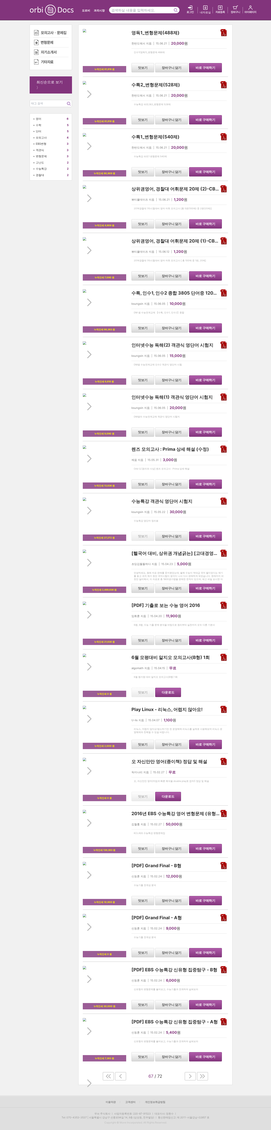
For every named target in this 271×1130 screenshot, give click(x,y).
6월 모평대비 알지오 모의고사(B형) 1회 (170, 657)
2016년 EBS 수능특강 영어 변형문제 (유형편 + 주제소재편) (190, 813)
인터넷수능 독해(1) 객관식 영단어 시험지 (172, 397)
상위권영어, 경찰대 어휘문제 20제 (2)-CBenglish (181, 189)
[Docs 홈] (63, 10)
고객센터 (130, 1102)
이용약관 (111, 1102)
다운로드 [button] (168, 692)
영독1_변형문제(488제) (155, 32)
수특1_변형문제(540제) (155, 136)
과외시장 (99, 10)
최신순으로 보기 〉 (49, 85)
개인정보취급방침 (155, 1102)
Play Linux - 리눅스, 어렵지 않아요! (167, 709)
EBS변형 (41, 143)
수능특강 (41, 168)
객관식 (40, 150)
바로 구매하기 (205, 68)
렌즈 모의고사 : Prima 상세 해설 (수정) (170, 449)
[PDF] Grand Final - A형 (156, 917)
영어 (38, 118)
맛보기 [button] (143, 68)
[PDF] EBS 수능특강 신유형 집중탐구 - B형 (174, 969)
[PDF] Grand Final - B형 (156, 865)
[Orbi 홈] (39, 10)
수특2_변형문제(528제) (155, 84)
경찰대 (40, 175)
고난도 (40, 162)
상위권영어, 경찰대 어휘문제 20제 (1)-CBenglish (181, 241)
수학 (38, 125)
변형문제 (41, 156)
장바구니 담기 (171, 68)
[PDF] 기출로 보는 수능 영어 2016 (165, 605)
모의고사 (41, 137)
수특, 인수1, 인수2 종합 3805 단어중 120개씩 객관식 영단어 (191, 293)
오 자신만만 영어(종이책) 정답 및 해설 (169, 761)
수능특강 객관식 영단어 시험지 (161, 501)
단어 (38, 131)
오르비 (86, 10)
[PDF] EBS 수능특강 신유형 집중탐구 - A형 (174, 1021)
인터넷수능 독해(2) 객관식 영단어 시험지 (172, 345)
